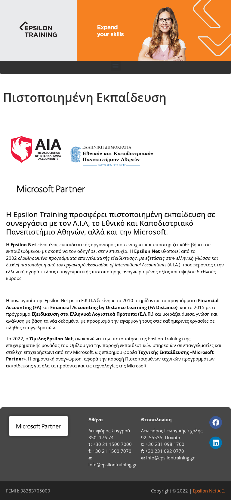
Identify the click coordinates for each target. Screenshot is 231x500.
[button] (116, 66)
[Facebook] (215, 422)
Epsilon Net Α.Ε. (209, 491)
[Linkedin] (215, 443)
